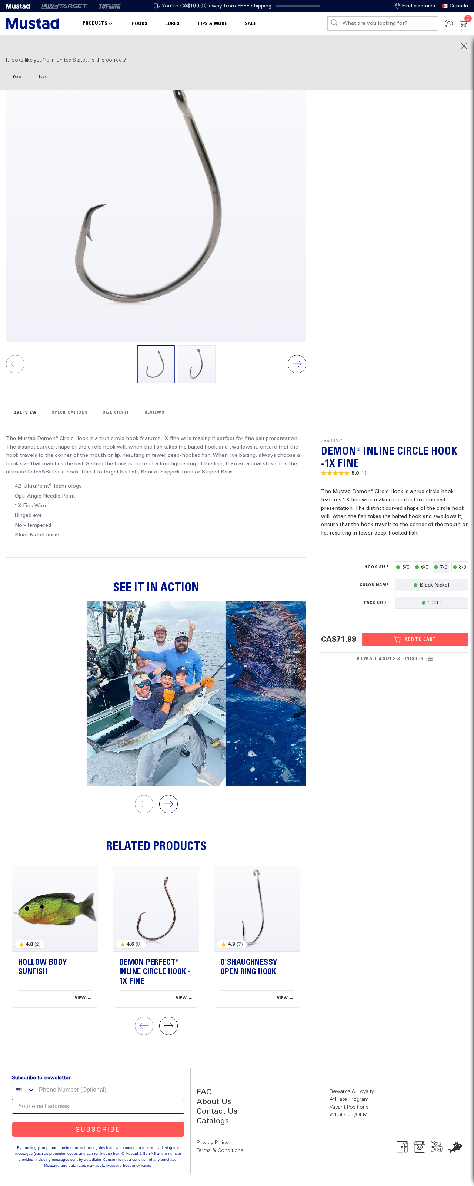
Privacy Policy (212, 1142)
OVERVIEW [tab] (25, 412)
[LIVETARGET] (64, 6)
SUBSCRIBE (98, 1129)
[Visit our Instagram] (419, 1147)
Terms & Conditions (220, 1150)
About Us (214, 1102)
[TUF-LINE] (110, 6)
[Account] (448, 23)
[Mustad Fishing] (21, 6)
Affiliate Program (349, 1099)
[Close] (237, 46)
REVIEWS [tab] (154, 412)
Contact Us (217, 1112)
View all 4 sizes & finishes (390, 658)
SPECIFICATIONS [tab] (69, 412)
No (42, 76)
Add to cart (420, 639)
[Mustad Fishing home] (32, 23)
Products (95, 23)
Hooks (139, 23)
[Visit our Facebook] (402, 1147)
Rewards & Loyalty (352, 1091)
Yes (16, 76)
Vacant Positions (349, 1107)
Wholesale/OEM (349, 1114)
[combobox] (23, 1090)
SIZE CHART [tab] (116, 412)
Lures (172, 23)
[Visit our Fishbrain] (455, 1147)
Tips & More (212, 23)
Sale (250, 23)
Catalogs (213, 1121)
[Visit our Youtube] (437, 1147)
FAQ (204, 1092)
